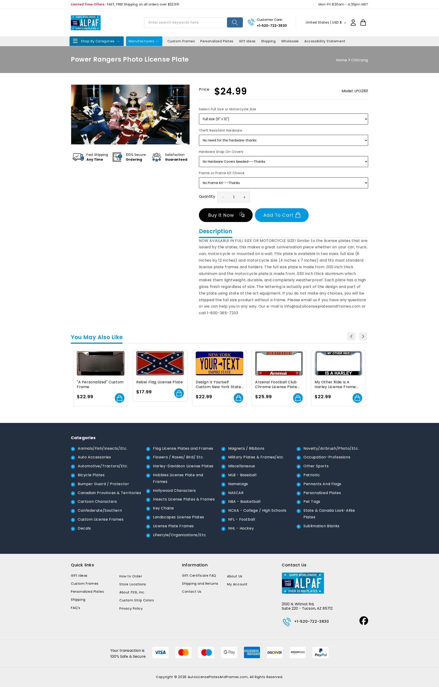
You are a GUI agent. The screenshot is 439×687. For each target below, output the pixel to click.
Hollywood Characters (174, 490)
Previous (351, 337)
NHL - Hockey (241, 528)
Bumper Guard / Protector (103, 484)
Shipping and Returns (200, 583)
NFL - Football (241, 519)
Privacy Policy (131, 608)
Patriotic (311, 475)
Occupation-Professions (326, 457)
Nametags (238, 484)
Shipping (78, 599)
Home (341, 60)
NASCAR (236, 492)
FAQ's (75, 608)
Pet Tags (311, 501)
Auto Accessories (94, 457)
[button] (97, 41)
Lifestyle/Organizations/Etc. (180, 535)
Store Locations (132, 584)
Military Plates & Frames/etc (256, 457)
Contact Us (191, 591)
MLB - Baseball (242, 475)
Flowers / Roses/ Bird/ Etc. (178, 457)
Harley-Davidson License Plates (183, 466)
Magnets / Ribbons (246, 448)
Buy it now (221, 215)
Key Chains (163, 508)
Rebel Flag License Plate (159, 382)
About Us (234, 576)
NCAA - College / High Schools (257, 510)
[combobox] (185, 23)
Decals (84, 528)
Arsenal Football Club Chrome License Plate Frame (276, 384)
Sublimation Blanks (321, 526)
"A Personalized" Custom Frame (100, 384)
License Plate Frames (173, 526)
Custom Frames (85, 583)
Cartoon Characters (97, 501)
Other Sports (316, 466)
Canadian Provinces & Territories (109, 492)
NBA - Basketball (244, 501)
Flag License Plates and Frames (183, 448)
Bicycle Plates (91, 475)
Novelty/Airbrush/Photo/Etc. (331, 448)
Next (363, 337)
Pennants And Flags (322, 484)
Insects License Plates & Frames (184, 499)
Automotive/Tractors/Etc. (103, 466)
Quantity (207, 196)
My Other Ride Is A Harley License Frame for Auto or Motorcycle (337, 384)
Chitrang (359, 60)
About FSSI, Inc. (132, 592)
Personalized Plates (322, 492)
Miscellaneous (241, 466)
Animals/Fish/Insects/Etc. (102, 448)
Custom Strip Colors (136, 600)
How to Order (130, 576)
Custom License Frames (101, 519)
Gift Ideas (79, 575)
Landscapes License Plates (178, 517)
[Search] (235, 22)
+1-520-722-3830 (272, 25)
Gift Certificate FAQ (199, 575)
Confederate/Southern (100, 510)
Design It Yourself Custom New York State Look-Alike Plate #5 (218, 384)
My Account (237, 584)
